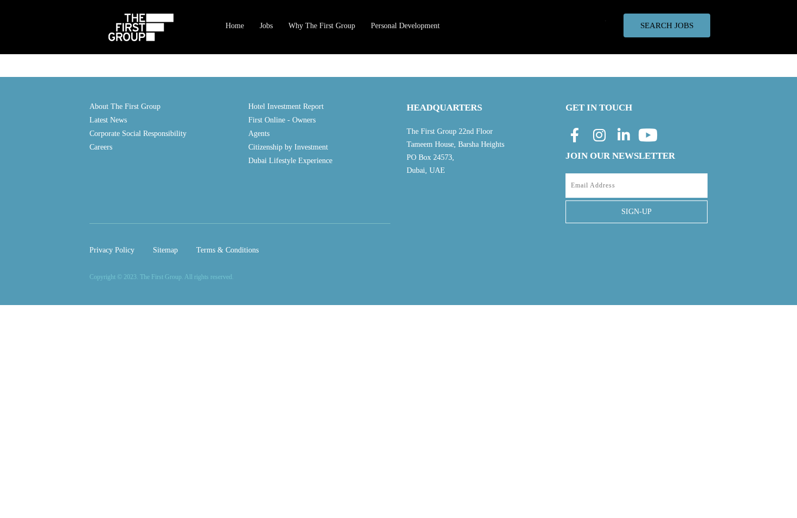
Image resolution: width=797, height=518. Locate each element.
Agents (258, 134)
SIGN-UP (636, 212)
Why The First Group (321, 26)
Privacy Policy (111, 250)
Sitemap (165, 250)
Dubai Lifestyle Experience (290, 161)
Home (235, 26)
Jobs (266, 26)
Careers (100, 147)
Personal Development (405, 26)
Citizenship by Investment (288, 147)
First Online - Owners (282, 120)
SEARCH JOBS (666, 25)
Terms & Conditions (227, 250)
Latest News (108, 120)
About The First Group (124, 106)
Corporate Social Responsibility (138, 134)
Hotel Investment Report (286, 106)
